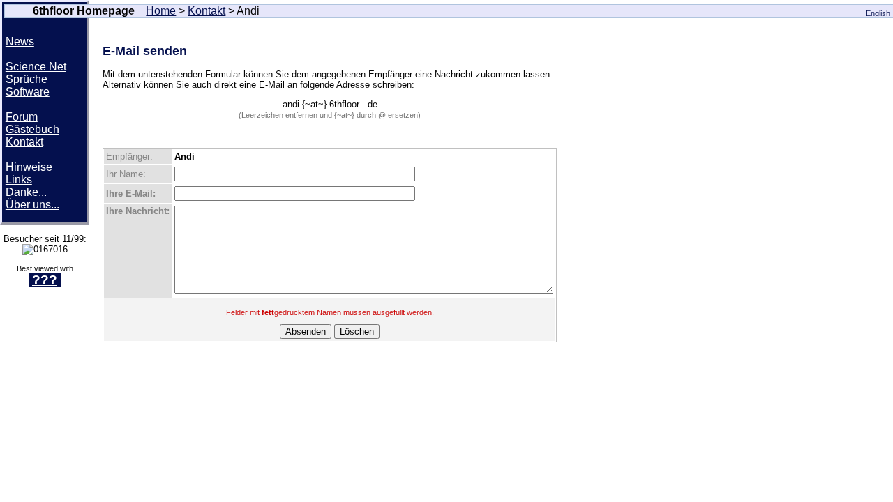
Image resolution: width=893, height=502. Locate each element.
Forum (22, 117)
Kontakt (206, 11)
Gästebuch (32, 129)
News (20, 41)
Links (19, 179)
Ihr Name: (126, 174)
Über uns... (32, 205)
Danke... (26, 192)
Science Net (36, 67)
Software (28, 92)
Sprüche (26, 79)
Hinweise (29, 167)
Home (161, 11)
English (878, 13)
